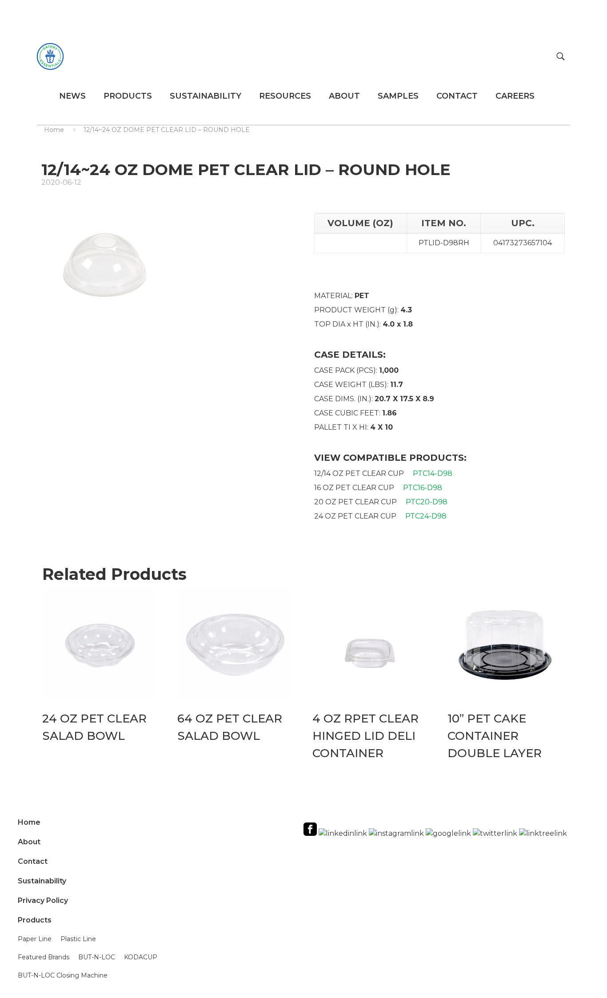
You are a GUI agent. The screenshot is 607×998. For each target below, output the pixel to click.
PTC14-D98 (432, 473)
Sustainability (42, 881)
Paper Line (35, 939)
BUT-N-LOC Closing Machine (63, 975)
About (29, 842)
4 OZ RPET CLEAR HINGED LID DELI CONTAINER (365, 735)
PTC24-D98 (426, 516)
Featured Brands (43, 957)
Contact (33, 861)
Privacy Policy (43, 900)
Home (54, 130)
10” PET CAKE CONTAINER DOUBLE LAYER (494, 735)
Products (35, 920)
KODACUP (140, 957)
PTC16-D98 (422, 487)
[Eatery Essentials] (50, 56)
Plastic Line (78, 939)
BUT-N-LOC (96, 957)
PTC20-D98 (426, 502)
